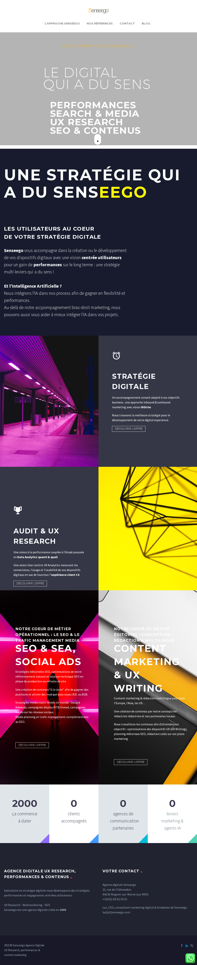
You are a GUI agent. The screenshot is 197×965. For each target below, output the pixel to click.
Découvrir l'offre (129, 428)
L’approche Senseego (62, 23)
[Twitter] (191, 945)
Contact (127, 23)
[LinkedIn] (186, 945)
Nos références (100, 23)
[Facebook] (181, 945)
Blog (146, 23)
